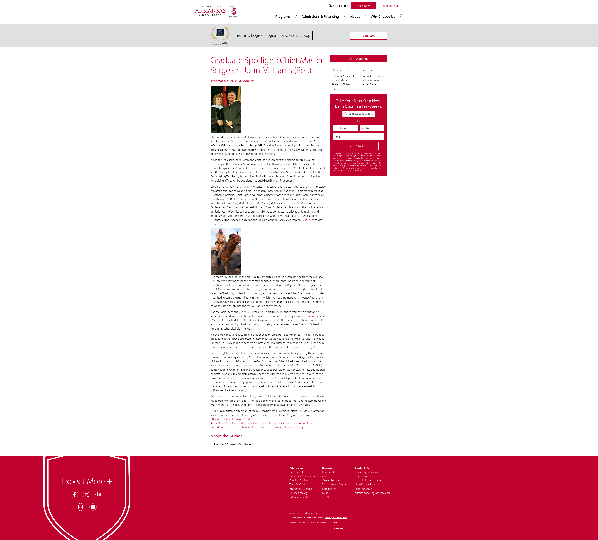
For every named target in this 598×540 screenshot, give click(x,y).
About (355, 16)
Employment (329, 488)
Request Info (390, 5)
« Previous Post (340, 70)
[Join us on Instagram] (80, 507)
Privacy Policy (338, 529)
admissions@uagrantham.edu (371, 493)
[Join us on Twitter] (86, 494)
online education (305, 316)
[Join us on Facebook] (74, 494)
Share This (360, 58)
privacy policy (367, 170)
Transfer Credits (298, 484)
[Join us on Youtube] (93, 507)
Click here (308, 220)
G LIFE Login (340, 5)
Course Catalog (298, 493)
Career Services (331, 480)
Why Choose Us (383, 16)
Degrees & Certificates (302, 476)
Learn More (369, 36)
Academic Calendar (300, 488)
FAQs (325, 493)
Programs (282, 16)
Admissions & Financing (320, 16)
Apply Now (363, 5)
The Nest (327, 497)
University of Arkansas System (336, 517)
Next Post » (367, 70)
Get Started (296, 472)
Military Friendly (298, 497)
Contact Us (328, 472)
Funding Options (299, 480)
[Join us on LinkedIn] (99, 494)
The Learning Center (334, 484)
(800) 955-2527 (363, 488)
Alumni (326, 476)
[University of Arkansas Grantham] (216, 9)
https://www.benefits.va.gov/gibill (230, 419)
